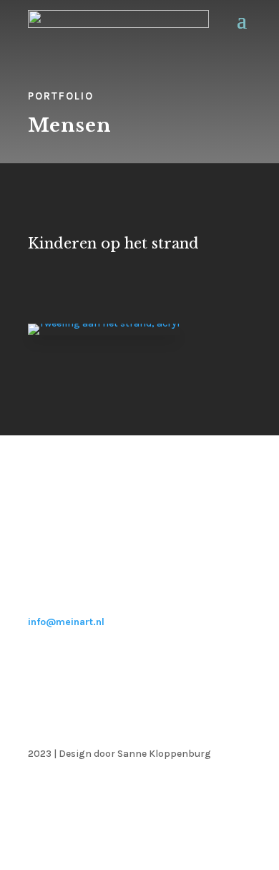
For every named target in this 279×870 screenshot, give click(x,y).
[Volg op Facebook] (211, 795)
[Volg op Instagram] (239, 795)
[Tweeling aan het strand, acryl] (104, 323)
